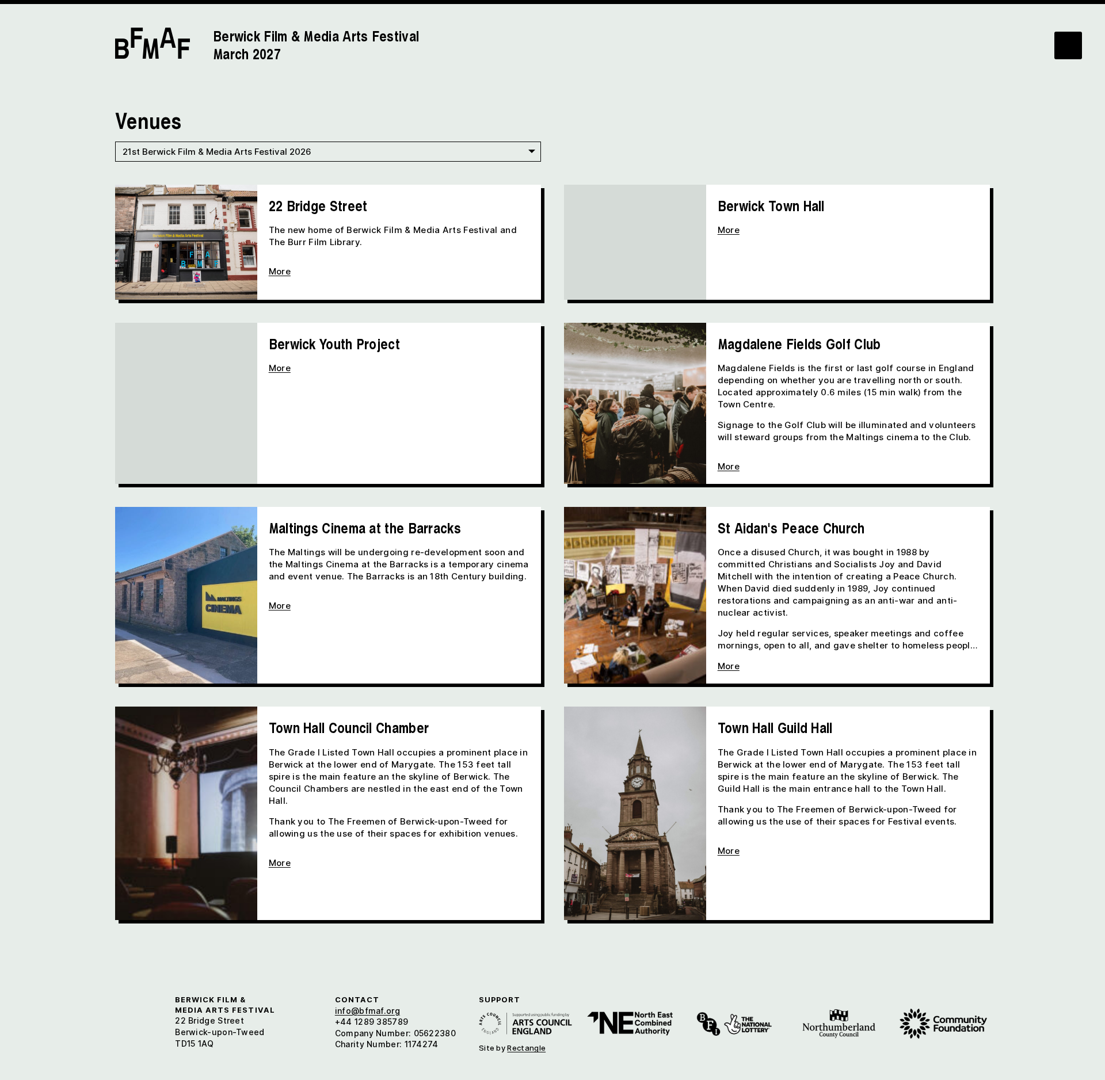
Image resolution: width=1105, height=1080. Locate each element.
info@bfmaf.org (367, 1011)
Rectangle (526, 1047)
